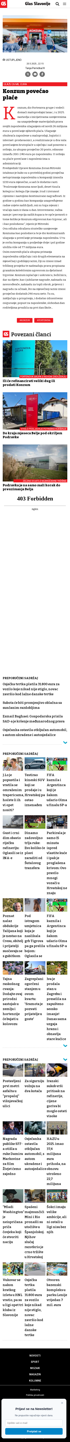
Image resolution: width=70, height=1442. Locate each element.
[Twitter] (28, 74)
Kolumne (35, 1380)
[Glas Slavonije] (3, 6)
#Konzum (25, 320)
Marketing (35, 1390)
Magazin (35, 1374)
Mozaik (35, 1368)
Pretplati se (34, 1431)
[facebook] (42, 74)
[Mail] (35, 74)
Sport (35, 1361)
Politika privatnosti (35, 1395)
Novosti (35, 1355)
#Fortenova (43, 320)
